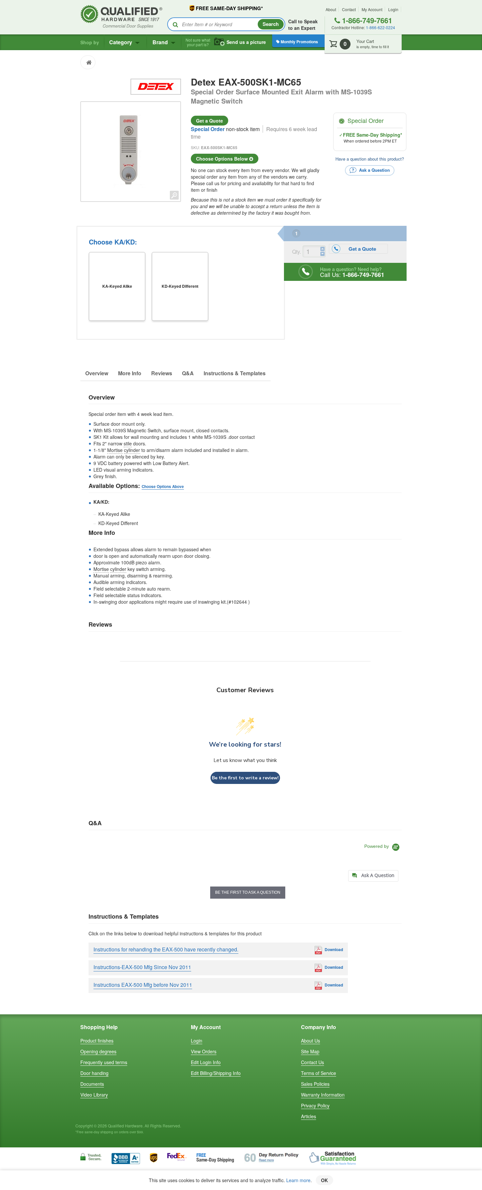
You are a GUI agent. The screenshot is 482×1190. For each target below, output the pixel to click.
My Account (372, 9)
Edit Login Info (206, 1062)
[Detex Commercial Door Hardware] (156, 86)
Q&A (188, 373)
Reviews (161, 373)
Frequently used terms (103, 1062)
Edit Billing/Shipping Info (216, 1073)
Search (271, 24)
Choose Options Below (222, 158)
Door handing (94, 1073)
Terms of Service (318, 1073)
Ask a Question (374, 170)
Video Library (94, 1094)
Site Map (310, 1051)
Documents (92, 1084)
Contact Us (312, 1062)
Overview (96, 373)
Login (393, 9)
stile (128, 443)
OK (324, 1180)
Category (121, 42)
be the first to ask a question (247, 892)
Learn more (298, 1180)
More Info (129, 373)
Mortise (115, 450)
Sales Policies (315, 1084)
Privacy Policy (315, 1105)
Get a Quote (209, 120)
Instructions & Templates (235, 373)
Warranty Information (323, 1094)
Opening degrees (98, 1051)
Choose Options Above (163, 486)
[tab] (373, 876)
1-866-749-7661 (366, 20)
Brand (160, 42)
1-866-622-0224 (380, 27)
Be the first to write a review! (245, 778)
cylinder (132, 450)
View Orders (203, 1051)
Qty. (296, 251)
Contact (349, 9)
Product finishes (96, 1040)
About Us (310, 1040)
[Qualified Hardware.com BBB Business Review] (125, 1158)
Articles (308, 1116)
